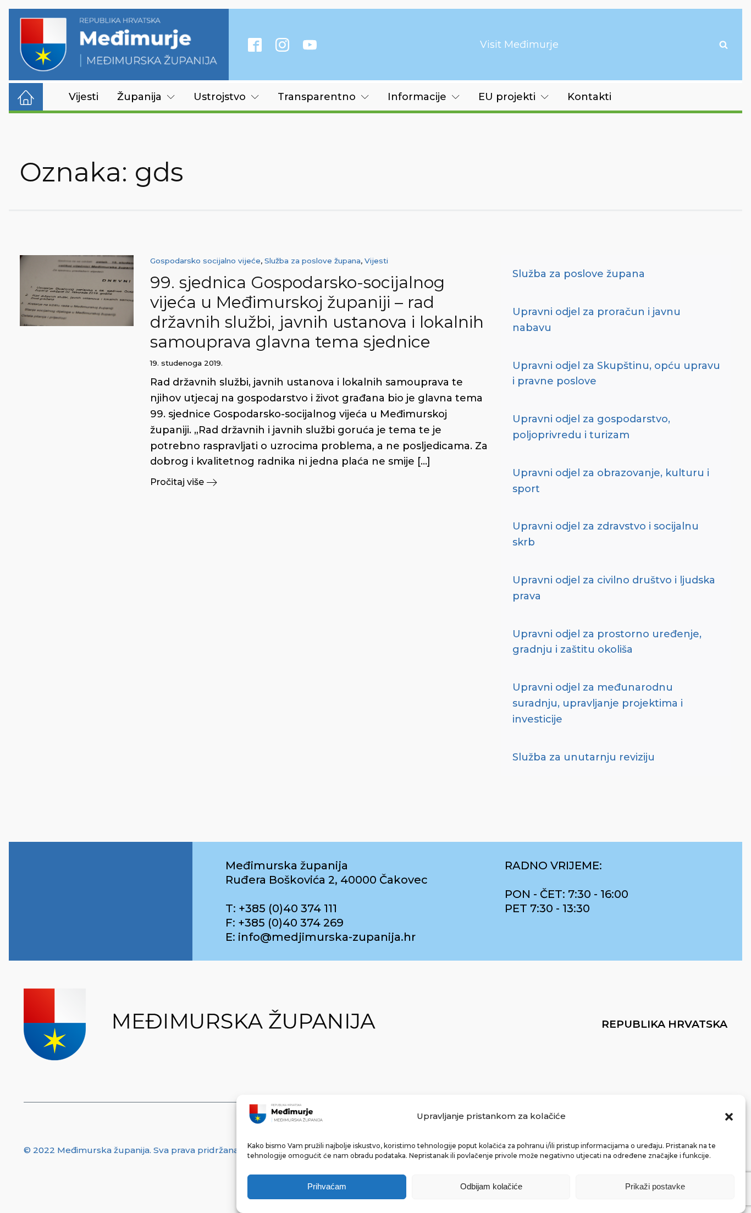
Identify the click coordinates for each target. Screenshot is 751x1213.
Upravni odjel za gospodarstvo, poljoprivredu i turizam (591, 427)
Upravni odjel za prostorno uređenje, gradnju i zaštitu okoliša (607, 642)
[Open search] (723, 44)
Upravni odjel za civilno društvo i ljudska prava (613, 588)
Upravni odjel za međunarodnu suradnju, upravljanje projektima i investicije (597, 703)
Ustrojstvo (220, 97)
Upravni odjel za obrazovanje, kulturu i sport (610, 481)
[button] (729, 1116)
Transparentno (317, 97)
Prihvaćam (326, 1187)
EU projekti (506, 97)
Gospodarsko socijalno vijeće (205, 260)
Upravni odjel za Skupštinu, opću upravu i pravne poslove (616, 374)
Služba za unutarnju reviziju (583, 757)
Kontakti (589, 97)
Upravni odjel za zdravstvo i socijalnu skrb (605, 534)
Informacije (417, 97)
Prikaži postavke (655, 1187)
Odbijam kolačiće (491, 1187)
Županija (139, 97)
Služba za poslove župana (312, 260)
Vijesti (83, 97)
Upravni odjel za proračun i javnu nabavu (596, 320)
